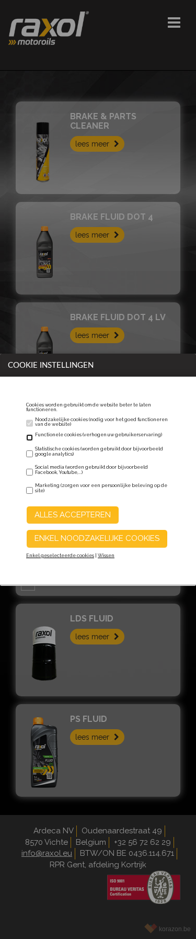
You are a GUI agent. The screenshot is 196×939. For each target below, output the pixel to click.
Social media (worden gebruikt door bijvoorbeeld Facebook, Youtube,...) (91, 470)
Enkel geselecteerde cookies (60, 555)
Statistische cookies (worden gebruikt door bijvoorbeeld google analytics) (99, 451)
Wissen (106, 555)
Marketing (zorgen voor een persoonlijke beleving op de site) (101, 488)
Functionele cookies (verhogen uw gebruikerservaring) (98, 434)
